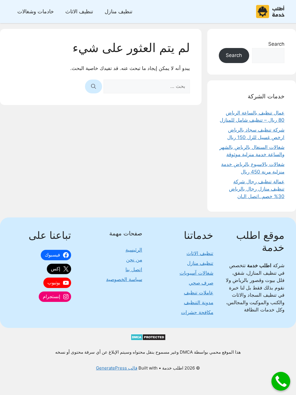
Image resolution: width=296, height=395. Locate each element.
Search (276, 44)
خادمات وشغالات (35, 11)
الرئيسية (133, 250)
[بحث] (93, 86)
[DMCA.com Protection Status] (148, 339)
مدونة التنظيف (198, 302)
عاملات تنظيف (198, 293)
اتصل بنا (133, 269)
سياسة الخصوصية (124, 279)
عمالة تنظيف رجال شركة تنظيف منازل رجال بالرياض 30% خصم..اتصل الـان (256, 189)
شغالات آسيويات (196, 273)
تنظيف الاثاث (79, 11)
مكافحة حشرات (197, 312)
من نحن (134, 260)
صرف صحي (201, 283)
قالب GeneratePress (116, 368)
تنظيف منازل (118, 11)
